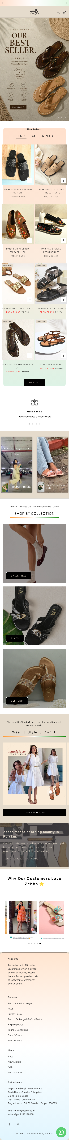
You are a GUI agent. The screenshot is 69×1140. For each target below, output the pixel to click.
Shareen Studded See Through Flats (51, 191)
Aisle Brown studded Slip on (17, 366)
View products (34, 812)
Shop (10, 1056)
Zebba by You (15, 1072)
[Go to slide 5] (40, 943)
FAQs (10, 1008)
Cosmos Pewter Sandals (51, 308)
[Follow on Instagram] (18, 1124)
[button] (16, 465)
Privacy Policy (15, 1013)
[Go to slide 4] (37, 943)
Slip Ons (17, 700)
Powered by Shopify (42, 1133)
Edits (10, 1067)
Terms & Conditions (18, 1029)
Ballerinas (18, 575)
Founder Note (15, 1040)
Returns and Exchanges (20, 1003)
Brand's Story (15, 1035)
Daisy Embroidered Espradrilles (17, 250)
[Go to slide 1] (29, 943)
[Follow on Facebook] (9, 1124)
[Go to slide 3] (34, 943)
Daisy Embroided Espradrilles (51, 250)
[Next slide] (61, 920)
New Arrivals (14, 1061)
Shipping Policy (15, 1024)
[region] (34, 69)
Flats (15, 638)
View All (34, 382)
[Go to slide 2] (31, 943)
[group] (34, 69)
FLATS (21, 136)
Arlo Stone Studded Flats (17, 308)
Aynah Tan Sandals (51, 364)
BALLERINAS (42, 136)
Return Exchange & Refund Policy (25, 1019)
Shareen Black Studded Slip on (17, 191)
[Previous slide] (8, 920)
